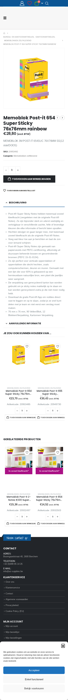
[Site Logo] (52, 18)
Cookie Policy (26, 696)
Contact (9, 593)
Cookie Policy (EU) (15, 611)
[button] (63, 645)
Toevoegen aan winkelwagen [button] (24, 417)
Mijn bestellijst (12, 632)
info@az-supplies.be (13, 571)
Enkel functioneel (34, 679)
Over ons (10, 582)
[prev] (57, 117)
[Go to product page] (18, 362)
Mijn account (12, 626)
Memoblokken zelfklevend (25, 156)
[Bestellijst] (29, 3)
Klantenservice (13, 587)
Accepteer (34, 670)
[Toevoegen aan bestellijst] (27, 346)
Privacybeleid (40, 696)
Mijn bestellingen (14, 638)
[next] (62, 117)
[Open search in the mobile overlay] (47, 3)
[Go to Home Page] (4, 33)
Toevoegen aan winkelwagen (31, 179)
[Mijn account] (22, 3)
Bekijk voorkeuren (34, 688)
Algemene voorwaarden (17, 599)
